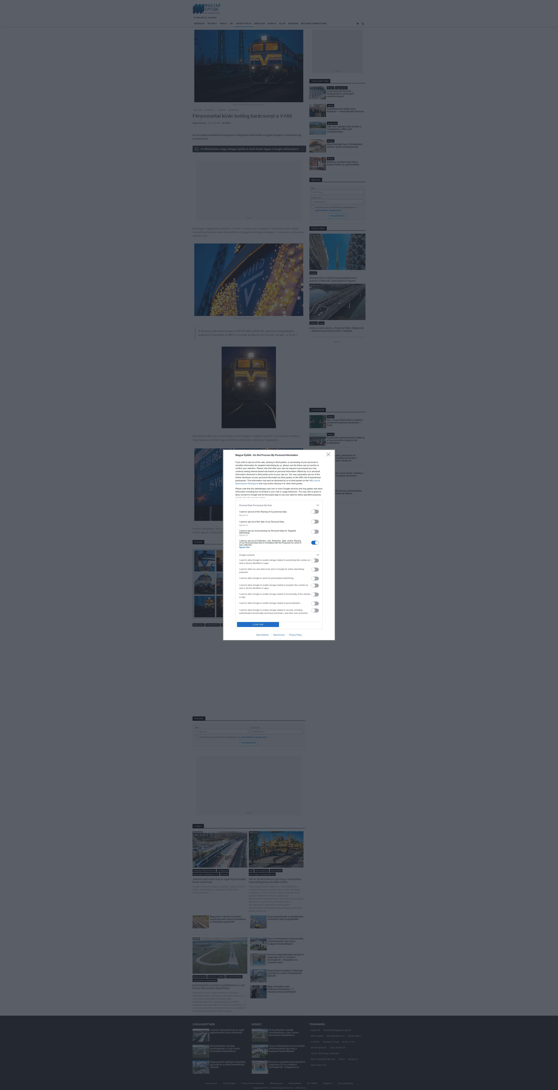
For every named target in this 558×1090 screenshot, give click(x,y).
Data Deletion (262, 635)
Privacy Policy (295, 635)
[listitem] (279, 505)
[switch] (315, 512)
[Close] (329, 455)
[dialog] (279, 545)
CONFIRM (258, 624)
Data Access (279, 635)
